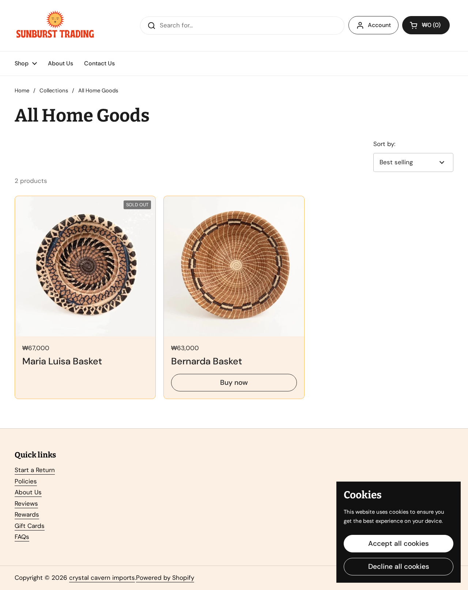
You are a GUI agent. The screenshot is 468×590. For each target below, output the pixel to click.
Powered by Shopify (165, 578)
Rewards (27, 514)
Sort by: (384, 144)
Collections (53, 90)
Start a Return (35, 470)
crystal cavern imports (102, 578)
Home (22, 90)
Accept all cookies (398, 543)
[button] (426, 25)
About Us (28, 492)
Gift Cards (30, 526)
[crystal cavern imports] (55, 25)
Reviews (26, 503)
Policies (26, 481)
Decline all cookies (398, 566)
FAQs (22, 537)
